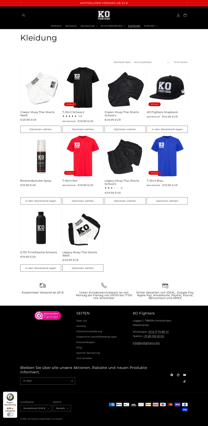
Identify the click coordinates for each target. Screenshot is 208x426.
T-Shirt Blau (155, 180)
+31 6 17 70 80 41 (158, 331)
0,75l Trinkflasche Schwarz (38, 252)
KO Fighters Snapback (162, 112)
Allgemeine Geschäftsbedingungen (96, 336)
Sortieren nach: (122, 62)
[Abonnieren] (71, 381)
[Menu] (15, 393)
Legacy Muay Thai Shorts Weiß (79, 254)
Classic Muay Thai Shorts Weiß (37, 114)
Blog (79, 347)
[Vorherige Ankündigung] (21, 3)
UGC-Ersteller (84, 358)
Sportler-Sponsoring (88, 352)
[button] (23, 15)
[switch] (10, 414)
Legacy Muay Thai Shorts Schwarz (122, 182)
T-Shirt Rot (70, 180)
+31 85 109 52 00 (153, 336)
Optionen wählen (41, 129)
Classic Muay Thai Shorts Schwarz (122, 114)
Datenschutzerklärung (89, 331)
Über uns (81, 320)
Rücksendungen (85, 342)
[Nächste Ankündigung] (186, 3)
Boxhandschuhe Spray (35, 180)
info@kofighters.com (146, 343)
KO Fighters (33, 419)
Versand (81, 326)
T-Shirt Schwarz (73, 112)
